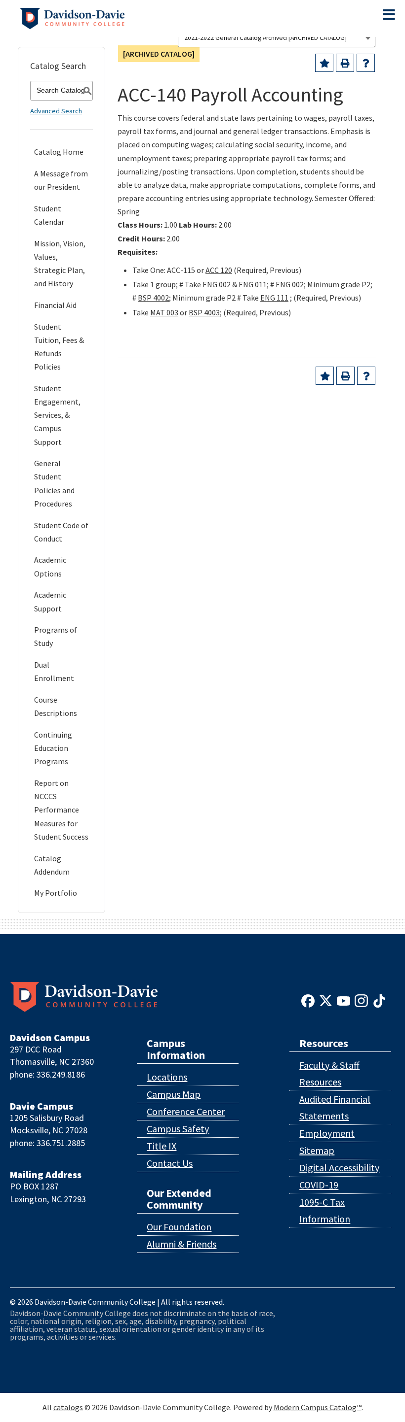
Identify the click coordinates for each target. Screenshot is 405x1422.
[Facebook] (308, 999)
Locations (167, 1077)
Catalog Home (58, 152)
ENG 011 (253, 284)
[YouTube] (343, 999)
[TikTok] (379, 999)
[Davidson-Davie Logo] (72, 17)
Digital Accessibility (339, 1167)
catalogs (68, 1407)
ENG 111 (274, 298)
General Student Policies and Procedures (54, 483)
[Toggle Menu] (389, 15)
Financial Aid (55, 305)
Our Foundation (179, 1226)
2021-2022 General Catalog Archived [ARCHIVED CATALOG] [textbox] (265, 38)
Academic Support (50, 601)
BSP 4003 (204, 312)
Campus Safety (178, 1128)
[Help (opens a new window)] (366, 63)
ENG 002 (216, 284)
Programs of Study (55, 636)
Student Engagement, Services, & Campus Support (57, 415)
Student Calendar (49, 215)
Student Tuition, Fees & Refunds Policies (59, 347)
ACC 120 (218, 270)
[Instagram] (361, 999)
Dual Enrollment (54, 671)
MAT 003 (164, 312)
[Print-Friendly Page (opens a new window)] (345, 63)
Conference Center (186, 1111)
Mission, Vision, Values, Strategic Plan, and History (59, 263)
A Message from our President (61, 180)
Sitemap (316, 1150)
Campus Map (174, 1094)
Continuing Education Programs (53, 748)
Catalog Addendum (52, 865)
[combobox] (276, 37)
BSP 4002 (153, 298)
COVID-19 (318, 1185)
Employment (327, 1133)
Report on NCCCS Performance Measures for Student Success (61, 810)
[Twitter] (325, 999)
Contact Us (170, 1163)
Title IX (161, 1146)
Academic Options (50, 566)
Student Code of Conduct (61, 531)
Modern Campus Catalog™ (318, 1407)
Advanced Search (56, 110)
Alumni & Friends (181, 1244)
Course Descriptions (55, 706)
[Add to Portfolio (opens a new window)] (324, 63)
